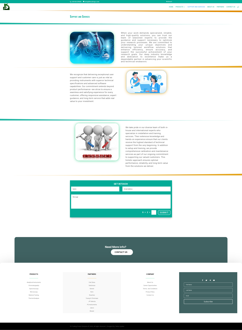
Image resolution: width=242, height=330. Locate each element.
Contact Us (230, 7)
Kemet (92, 289)
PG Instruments (92, 304)
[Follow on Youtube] (213, 280)
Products (179, 7)
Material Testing (34, 295)
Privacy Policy (150, 292)
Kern (91, 292)
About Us (210, 7)
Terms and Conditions (150, 289)
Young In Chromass (92, 298)
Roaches (92, 295)
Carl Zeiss (92, 282)
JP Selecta (91, 301)
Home (171, 7)
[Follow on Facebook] (202, 280)
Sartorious (92, 285)
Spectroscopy (33, 289)
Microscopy (34, 292)
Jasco (92, 308)
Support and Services (196, 7)
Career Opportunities (150, 285)
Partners (220, 7)
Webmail (169, 1)
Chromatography (33, 285)
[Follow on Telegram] (210, 280)
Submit (164, 212)
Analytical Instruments (34, 282)
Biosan (92, 311)
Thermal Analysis (33, 298)
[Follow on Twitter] (206, 280)
